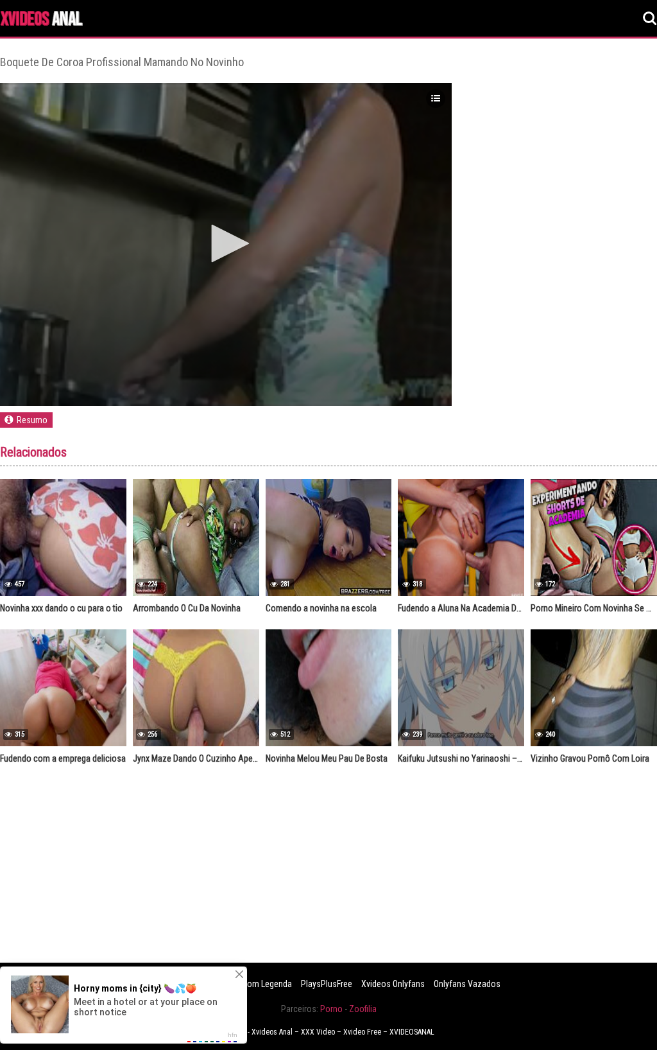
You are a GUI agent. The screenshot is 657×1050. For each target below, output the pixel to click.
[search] (650, 19)
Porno (331, 1009)
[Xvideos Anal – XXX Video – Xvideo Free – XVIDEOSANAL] (41, 20)
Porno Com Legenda (255, 984)
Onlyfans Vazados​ (467, 984)
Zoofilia (363, 1009)
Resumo (32, 420)
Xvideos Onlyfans (393, 984)
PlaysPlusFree (326, 984)
